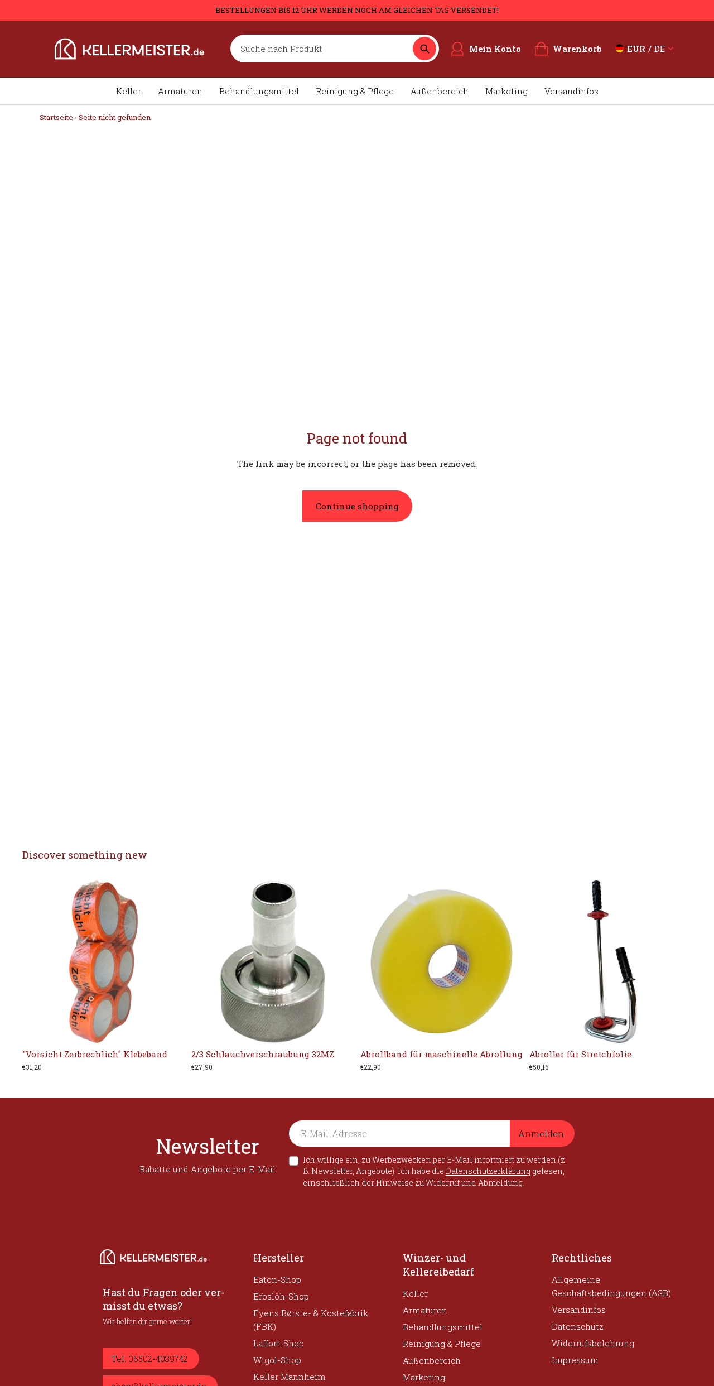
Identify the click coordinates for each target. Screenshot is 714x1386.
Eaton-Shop (277, 1279)
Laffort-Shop (278, 1343)
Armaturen (180, 91)
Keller (128, 91)
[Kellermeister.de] (129, 48)
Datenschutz (578, 1326)
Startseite (56, 117)
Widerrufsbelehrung (593, 1343)
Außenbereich (440, 91)
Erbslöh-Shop (281, 1296)
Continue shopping (357, 506)
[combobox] (324, 48)
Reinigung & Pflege (355, 91)
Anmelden (541, 1133)
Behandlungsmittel (259, 91)
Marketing (506, 91)
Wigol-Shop (277, 1359)
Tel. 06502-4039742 (149, 1358)
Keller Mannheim (289, 1376)
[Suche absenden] (424, 48)
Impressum (575, 1359)
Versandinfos (571, 91)
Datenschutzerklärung (488, 1171)
